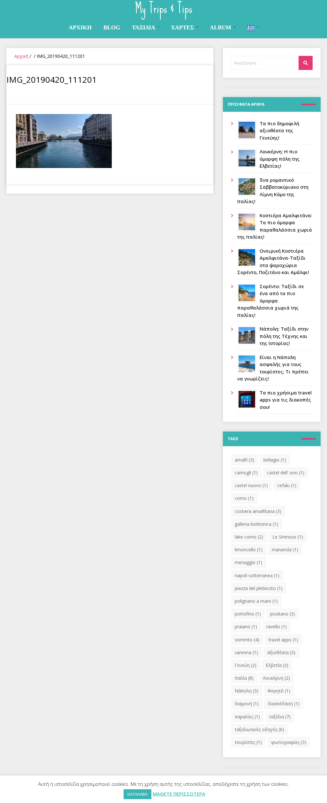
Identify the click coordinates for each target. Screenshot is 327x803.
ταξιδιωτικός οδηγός (259, 729)
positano (282, 614)
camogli (246, 473)
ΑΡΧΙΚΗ (80, 27)
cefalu (286, 485)
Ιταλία (244, 678)
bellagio (274, 460)
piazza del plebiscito (259, 588)
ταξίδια (280, 717)
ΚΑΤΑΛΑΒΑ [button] (137, 794)
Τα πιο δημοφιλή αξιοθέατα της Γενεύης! (279, 130)
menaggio (248, 562)
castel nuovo (251, 485)
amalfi (244, 460)
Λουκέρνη (276, 678)
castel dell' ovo (285, 473)
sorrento (247, 640)
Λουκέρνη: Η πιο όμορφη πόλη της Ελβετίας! (280, 158)
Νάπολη (246, 691)
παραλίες (247, 717)
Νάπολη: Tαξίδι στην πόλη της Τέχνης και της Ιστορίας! (284, 335)
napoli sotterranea (257, 575)
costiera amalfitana (258, 511)
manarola (285, 550)
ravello (276, 626)
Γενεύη (245, 665)
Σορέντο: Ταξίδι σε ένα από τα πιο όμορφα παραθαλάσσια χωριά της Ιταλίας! (270, 300)
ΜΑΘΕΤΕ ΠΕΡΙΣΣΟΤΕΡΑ (179, 794)
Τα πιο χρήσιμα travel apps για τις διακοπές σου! (286, 399)
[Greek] (252, 27)
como (244, 498)
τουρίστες (248, 742)
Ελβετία (277, 665)
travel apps (283, 640)
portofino (248, 614)
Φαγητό (279, 691)
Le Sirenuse (287, 537)
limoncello (248, 550)
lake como (249, 537)
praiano (246, 626)
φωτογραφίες (288, 742)
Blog (111, 27)
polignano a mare (256, 601)
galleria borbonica (256, 524)
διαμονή (247, 703)
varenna (246, 652)
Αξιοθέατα (281, 652)
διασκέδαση (284, 703)
